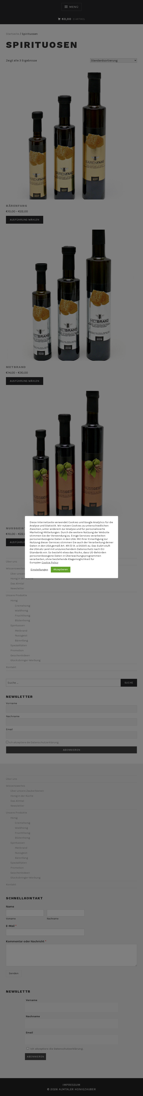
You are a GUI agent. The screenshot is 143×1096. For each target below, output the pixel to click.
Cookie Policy (50, 562)
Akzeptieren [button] (60, 569)
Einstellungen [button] (39, 569)
